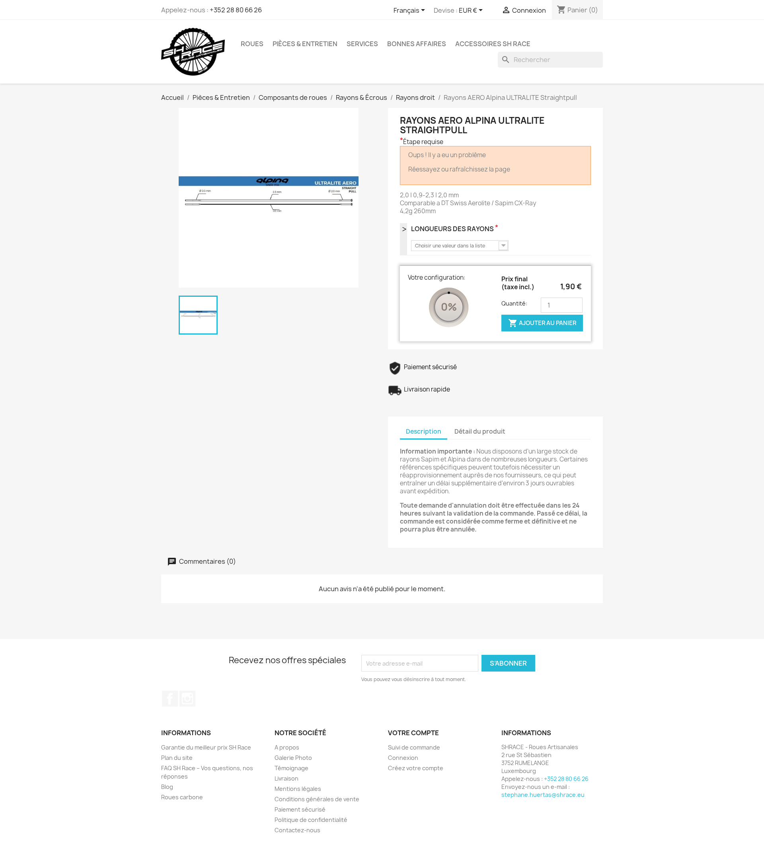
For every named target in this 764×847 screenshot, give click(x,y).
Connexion (403, 757)
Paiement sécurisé (300, 809)
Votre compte (413, 732)
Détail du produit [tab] (479, 431)
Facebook (170, 699)
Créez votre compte (415, 768)
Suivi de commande (414, 747)
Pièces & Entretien (305, 43)
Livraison (286, 778)
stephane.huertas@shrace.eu (543, 794)
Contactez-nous (297, 830)
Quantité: (514, 303)
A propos (287, 747)
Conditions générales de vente (317, 799)
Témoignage (291, 768)
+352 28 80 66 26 (236, 10)
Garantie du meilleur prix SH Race (206, 747)
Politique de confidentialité (311, 820)
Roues (252, 43)
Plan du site (177, 757)
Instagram (187, 699)
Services (362, 43)
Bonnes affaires (416, 43)
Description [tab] (423, 431)
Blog (167, 787)
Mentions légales (298, 788)
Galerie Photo (293, 757)
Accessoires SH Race (492, 43)
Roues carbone (182, 797)
